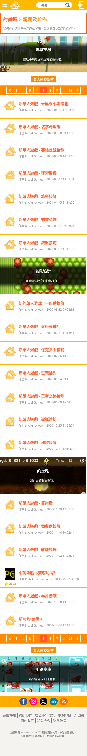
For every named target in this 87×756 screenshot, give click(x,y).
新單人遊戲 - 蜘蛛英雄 (38, 219)
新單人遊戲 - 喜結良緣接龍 (41, 150)
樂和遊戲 (15, 5)
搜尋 (66, 5)
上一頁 (9, 91)
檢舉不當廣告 (45, 715)
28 (70, 90)
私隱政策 (59, 720)
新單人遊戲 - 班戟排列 (38, 373)
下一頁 (77, 91)
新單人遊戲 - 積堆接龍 (38, 442)
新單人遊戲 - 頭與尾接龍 (39, 526)
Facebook (24, 701)
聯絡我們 (25, 715)
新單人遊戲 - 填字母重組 (39, 126)
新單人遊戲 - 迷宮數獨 (38, 173)
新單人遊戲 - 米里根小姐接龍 (43, 103)
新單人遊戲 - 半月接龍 (38, 596)
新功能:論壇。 (31, 619)
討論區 (10, 19)
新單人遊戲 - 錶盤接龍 (38, 242)
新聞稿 (79, 715)
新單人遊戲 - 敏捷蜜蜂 (38, 549)
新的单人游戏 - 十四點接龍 (41, 303)
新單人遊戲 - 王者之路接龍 (41, 396)
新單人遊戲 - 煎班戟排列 (39, 326)
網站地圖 (65, 715)
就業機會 (43, 720)
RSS (64, 701)
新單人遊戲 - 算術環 (36, 503)
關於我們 (27, 720)
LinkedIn (54, 701)
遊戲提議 (9, 715)
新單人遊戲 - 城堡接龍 (38, 196)
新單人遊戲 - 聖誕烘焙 (38, 419)
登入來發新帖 (43, 79)
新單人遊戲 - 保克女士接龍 (41, 349)
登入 (81, 5)
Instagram (34, 701)
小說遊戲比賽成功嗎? (37, 572)
